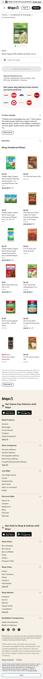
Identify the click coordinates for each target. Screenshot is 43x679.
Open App (37, 2)
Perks (4, 555)
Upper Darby (7, 606)
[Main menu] (4, 8)
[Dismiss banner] (3, 2)
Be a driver (6, 549)
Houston (5, 580)
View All (5, 439)
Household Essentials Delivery (14, 462)
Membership (7, 481)
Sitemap (5, 516)
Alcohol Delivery (8, 453)
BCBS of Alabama (9, 625)
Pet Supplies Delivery (10, 456)
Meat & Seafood (9, 436)
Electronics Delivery (10, 459)
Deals (4, 490)
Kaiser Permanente (10, 622)
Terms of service (8, 660)
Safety (4, 558)
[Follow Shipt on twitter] (19, 629)
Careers (5, 504)
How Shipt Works (9, 475)
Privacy (19, 660)
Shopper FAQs (8, 561)
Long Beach (7, 609)
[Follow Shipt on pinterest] (13, 629)
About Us (5, 500)
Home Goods (7, 430)
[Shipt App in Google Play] (24, 412)
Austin (4, 571)
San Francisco (8, 574)
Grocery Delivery (9, 449)
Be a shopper (7, 546)
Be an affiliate (7, 552)
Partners (5, 513)
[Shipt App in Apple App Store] (8, 412)
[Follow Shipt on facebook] (3, 629)
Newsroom (6, 507)
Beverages (6, 427)
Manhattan (6, 583)
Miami (4, 577)
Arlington (6, 597)
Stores (4, 478)
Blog (4, 510)
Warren (5, 603)
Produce (5, 433)
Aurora (4, 600)
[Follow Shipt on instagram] (8, 629)
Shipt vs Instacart (9, 487)
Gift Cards (6, 484)
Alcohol (5, 424)
